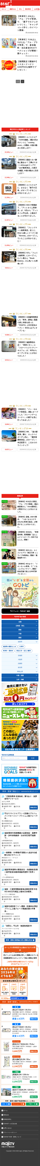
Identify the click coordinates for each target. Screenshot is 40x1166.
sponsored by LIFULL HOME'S (28, 1002)
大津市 (21, 646)
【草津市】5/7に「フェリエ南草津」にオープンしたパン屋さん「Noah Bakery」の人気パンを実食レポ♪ (27, 258)
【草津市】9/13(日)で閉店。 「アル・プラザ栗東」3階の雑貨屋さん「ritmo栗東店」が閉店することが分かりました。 (27, 507)
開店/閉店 (28, 9)
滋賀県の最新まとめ (9, 646)
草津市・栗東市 (8, 651)
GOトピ (4, 9)
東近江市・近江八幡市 (23, 651)
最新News (13, 9)
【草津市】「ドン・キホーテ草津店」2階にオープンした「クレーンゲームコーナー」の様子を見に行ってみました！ (27, 414)
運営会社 (6, 1115)
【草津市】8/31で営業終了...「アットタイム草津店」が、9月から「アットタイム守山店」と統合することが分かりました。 (27, 210)
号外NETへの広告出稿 (10, 1123)
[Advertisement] (20, 106)
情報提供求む (8, 1119)
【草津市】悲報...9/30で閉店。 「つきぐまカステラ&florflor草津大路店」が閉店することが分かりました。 (27, 522)
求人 (20, 9)
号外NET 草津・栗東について (12, 1137)
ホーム (6, 1110)
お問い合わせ (8, 1128)
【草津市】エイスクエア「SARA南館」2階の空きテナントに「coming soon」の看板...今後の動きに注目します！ (27, 142)
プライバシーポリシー (10, 1132)
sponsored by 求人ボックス (29, 791)
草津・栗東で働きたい (11, 791)
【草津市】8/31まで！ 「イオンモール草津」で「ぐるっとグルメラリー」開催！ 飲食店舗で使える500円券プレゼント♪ (27, 569)
